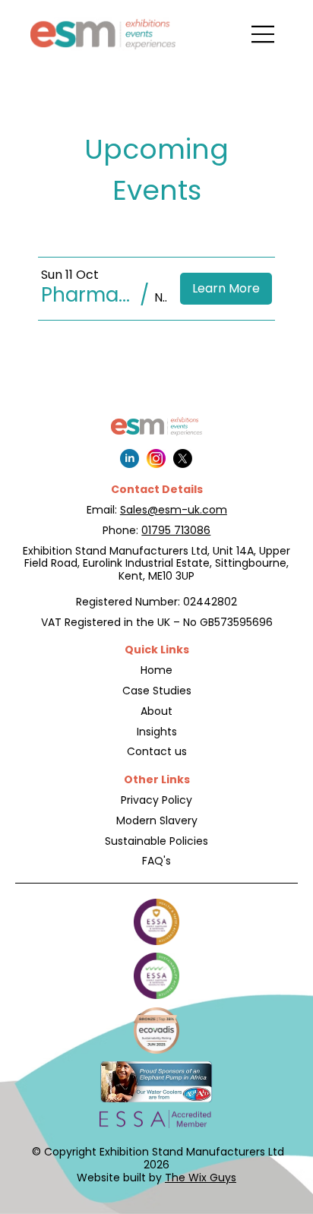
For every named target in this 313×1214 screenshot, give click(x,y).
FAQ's (156, 860)
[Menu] (264, 34)
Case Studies (156, 690)
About (156, 711)
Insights (157, 731)
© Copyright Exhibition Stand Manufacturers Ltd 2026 (156, 1158)
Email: (103, 509)
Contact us (157, 751)
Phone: (122, 530)
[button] (87, 294)
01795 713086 (175, 530)
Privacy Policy (156, 800)
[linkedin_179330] (129, 458)
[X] (182, 458)
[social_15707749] (156, 458)
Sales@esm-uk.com (173, 509)
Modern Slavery (157, 820)
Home (156, 670)
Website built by (156, 1177)
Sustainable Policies (156, 841)
